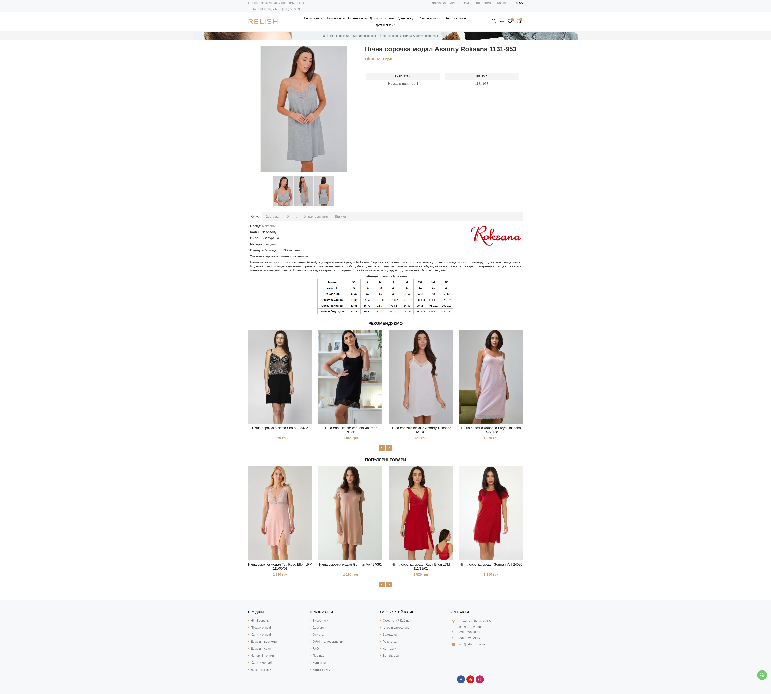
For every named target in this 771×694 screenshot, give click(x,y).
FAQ (316, 648)
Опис (255, 216)
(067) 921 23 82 (261, 9)
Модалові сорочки (365, 35)
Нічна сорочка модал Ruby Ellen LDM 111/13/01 (421, 566)
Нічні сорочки (313, 18)
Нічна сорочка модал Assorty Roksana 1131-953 (416, 35)
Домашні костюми (382, 18)
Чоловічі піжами (431, 18)
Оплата (454, 3)
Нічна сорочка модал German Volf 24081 (350, 564)
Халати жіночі (357, 18)
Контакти (503, 3)
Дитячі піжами (385, 25)
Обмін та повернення (478, 3)
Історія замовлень (396, 627)
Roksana (268, 226)
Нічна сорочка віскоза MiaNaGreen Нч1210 (350, 430)
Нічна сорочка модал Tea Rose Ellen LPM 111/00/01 (280, 566)
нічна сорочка (279, 262)
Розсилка (390, 641)
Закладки (390, 634)
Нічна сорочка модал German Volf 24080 (491, 564)
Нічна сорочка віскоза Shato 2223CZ (280, 428)
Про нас (318, 655)
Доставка (439, 3)
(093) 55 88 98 (291, 9)
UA (521, 2)
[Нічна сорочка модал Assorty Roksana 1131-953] (303, 109)
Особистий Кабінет (397, 620)
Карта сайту (321, 669)
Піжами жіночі (335, 18)
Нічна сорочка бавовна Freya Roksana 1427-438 (491, 430)
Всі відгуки (391, 655)
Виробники (320, 620)
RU (516, 2)
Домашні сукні (407, 18)
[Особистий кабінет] (502, 21)
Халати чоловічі (456, 18)
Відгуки (340, 216)
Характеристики (316, 216)
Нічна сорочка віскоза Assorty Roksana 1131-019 (420, 430)
